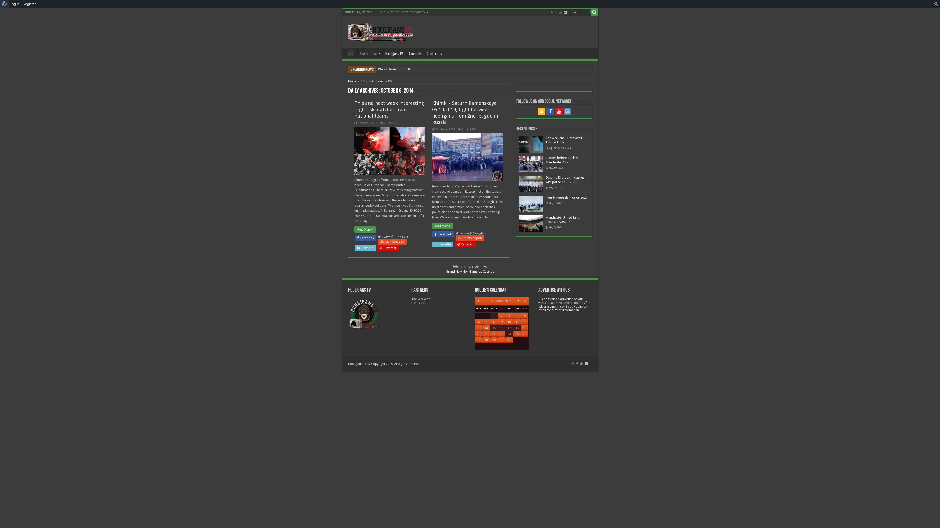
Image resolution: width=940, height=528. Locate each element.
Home (351, 53)
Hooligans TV (394, 53)
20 (478, 334)
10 (509, 322)
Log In (15, 4)
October (378, 81)
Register (29, 4)
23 (501, 334)
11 (517, 322)
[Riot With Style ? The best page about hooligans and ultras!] (379, 31)
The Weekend (421, 299)
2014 (364, 81)
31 (509, 340)
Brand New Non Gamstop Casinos (470, 271)
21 (486, 334)
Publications (368, 53)
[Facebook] (556, 12)
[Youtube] (561, 12)
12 (524, 322)
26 (524, 334)
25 (517, 334)
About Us (415, 53)
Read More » (365, 229)
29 (494, 340)
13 (478, 328)
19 (524, 328)
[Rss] (552, 12)
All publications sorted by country (402, 12)
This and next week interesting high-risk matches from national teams (389, 109)
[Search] (594, 12)
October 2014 (501, 301)
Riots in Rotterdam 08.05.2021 (398, 69)
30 (501, 340)
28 (486, 340)
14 (486, 328)
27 (478, 340)
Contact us (434, 53)
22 (494, 334)
